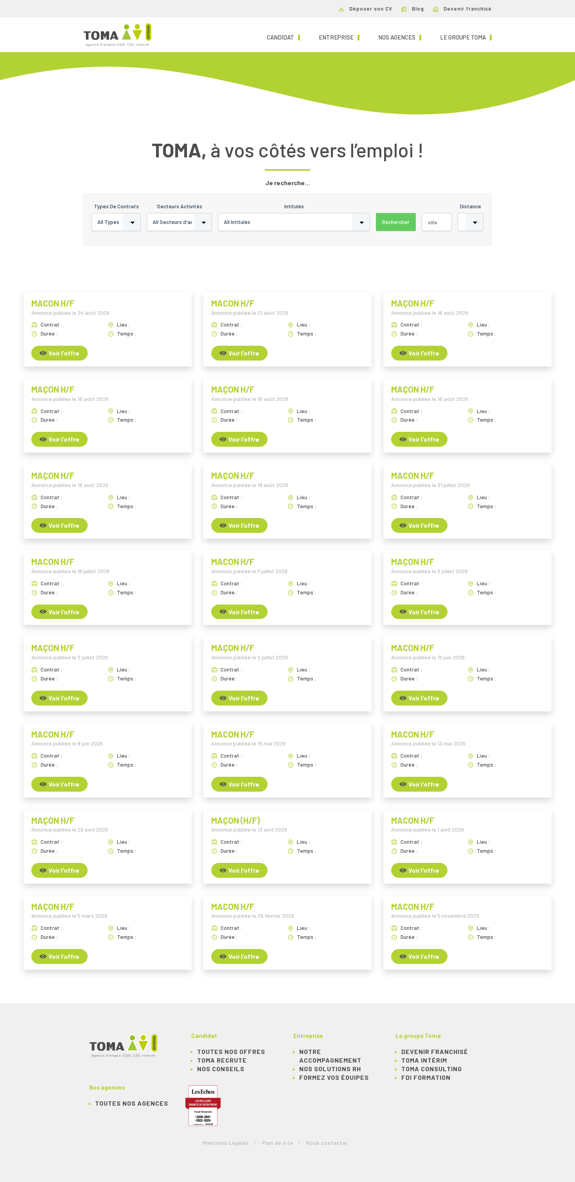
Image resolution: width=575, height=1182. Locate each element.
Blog (417, 8)
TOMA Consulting (431, 1068)
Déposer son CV (370, 8)
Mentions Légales (226, 1143)
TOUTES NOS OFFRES (231, 1051)
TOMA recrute (222, 1060)
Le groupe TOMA (466, 37)
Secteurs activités (179, 206)
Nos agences (399, 37)
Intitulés (294, 206)
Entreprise (339, 37)
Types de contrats (116, 206)
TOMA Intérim (424, 1060)
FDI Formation (426, 1077)
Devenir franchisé (467, 8)
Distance (470, 206)
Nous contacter (327, 1143)
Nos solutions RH (330, 1068)
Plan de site (277, 1143)
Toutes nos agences (131, 1103)
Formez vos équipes (334, 1077)
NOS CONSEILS (220, 1068)
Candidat (283, 37)
